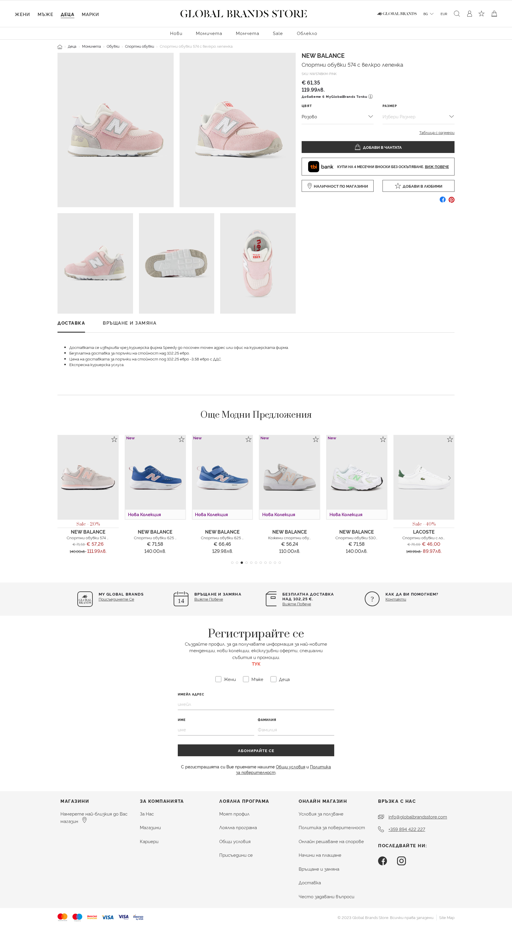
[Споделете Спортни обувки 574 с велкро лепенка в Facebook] (443, 202)
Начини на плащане (320, 855)
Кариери (149, 841)
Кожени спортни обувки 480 (296, 537)
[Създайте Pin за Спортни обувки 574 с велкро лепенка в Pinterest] (452, 202)
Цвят (307, 105)
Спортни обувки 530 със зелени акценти (375, 537)
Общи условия (290, 766)
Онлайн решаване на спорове (331, 841)
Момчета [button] (247, 33)
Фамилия (267, 719)
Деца (72, 46)
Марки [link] (90, 14)
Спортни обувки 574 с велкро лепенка (352, 64)
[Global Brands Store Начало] (243, 12)
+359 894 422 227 (406, 829)
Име (182, 719)
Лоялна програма (238, 827)
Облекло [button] (307, 33)
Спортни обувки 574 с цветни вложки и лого (110, 537)
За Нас (147, 813)
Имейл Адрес (191, 694)
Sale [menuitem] (278, 33)
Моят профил (234, 813)
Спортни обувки (139, 46)
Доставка (310, 882)
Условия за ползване (321, 813)
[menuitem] (176, 32)
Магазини (150, 827)
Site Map (447, 917)
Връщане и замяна (319, 869)
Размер (390, 105)
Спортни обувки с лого (424, 537)
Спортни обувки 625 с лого (160, 537)
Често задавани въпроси (326, 896)
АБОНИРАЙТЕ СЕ (256, 750)
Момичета (91, 46)
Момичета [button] (209, 33)
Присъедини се (236, 855)
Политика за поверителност (332, 827)
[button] (232, 562)
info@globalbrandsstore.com (417, 816)
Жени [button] (22, 14)
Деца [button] (67, 14)
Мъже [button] (45, 14)
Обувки (113, 46)
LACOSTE (424, 531)
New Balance (323, 55)
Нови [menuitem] (176, 33)
